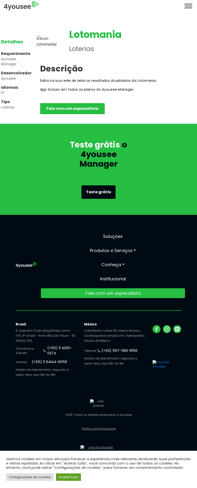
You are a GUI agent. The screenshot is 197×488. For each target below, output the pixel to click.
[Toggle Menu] (188, 6)
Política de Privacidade (99, 429)
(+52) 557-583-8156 (119, 350)
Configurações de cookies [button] (30, 477)
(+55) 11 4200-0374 (59, 351)
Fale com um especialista (72, 108)
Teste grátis (98, 192)
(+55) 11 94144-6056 (49, 361)
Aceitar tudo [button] (68, 477)
